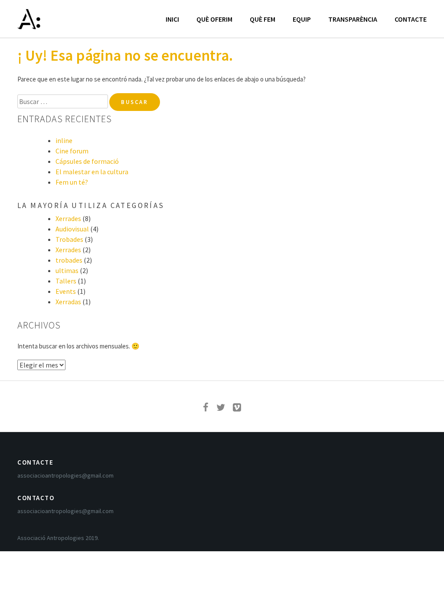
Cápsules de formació (87, 161)
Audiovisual (72, 228)
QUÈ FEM (262, 19)
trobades (69, 260)
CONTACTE (411, 19)
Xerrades (68, 218)
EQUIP (302, 19)
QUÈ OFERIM (214, 19)
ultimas (67, 270)
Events (66, 291)
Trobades (69, 239)
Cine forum (72, 150)
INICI (172, 19)
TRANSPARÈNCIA (352, 19)
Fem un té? (72, 182)
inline (64, 140)
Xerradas (68, 301)
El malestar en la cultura (92, 171)
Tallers (66, 280)
